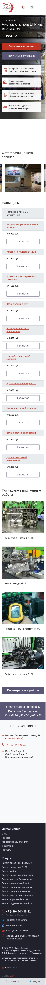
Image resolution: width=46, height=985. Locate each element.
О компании (8, 846)
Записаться (23, 241)
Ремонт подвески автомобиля (17, 903)
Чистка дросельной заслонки (21, 408)
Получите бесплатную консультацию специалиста (23, 713)
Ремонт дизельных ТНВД (14, 867)
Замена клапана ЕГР (17, 304)
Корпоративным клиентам (15, 842)
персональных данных (26, 960)
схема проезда (14, 738)
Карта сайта (11, 967)
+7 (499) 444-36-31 (15, 744)
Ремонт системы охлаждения (17, 887)
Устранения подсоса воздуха (21, 252)
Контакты (6, 850)
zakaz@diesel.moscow (17, 930)
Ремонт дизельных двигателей (17, 875)
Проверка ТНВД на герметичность (22, 629)
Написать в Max (14, 925)
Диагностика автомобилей (15, 883)
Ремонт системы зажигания (16, 891)
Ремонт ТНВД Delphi (15, 583)
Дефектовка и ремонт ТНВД (19, 538)
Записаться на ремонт (21, 46)
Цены (4, 834)
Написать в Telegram (16, 920)
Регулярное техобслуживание (17, 879)
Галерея (6, 838)
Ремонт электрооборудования (17, 895)
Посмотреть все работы (23, 690)
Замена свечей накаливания (21, 433)
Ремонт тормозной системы (16, 899)
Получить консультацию (21, 55)
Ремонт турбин (9, 871)
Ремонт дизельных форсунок (17, 863)
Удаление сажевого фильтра (21, 383)
